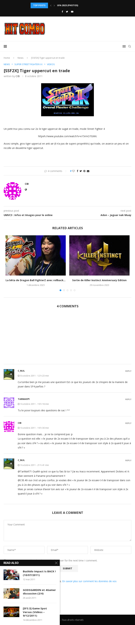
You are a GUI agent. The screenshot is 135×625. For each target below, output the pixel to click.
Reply (128, 371)
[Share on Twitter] (81, 171)
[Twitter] (67, 11)
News (21, 57)
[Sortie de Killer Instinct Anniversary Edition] (99, 255)
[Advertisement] (67, 338)
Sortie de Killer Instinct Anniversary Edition (99, 280)
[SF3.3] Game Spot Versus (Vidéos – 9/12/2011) (35, 612)
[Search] (129, 46)
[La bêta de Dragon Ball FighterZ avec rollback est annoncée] (35, 255)
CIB (18, 76)
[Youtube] (72, 11)
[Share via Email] (88, 171)
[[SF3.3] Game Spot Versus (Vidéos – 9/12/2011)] (11, 612)
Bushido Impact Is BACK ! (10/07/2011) (39, 573)
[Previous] (50, 5)
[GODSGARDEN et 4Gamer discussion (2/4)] (11, 593)
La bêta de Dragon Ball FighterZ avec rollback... (36, 280)
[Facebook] (62, 11)
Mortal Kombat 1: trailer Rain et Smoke (81, 5)
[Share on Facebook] (77, 171)
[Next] (54, 5)
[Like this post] (73, 171)
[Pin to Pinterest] (84, 171)
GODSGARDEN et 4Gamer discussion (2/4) (39, 591)
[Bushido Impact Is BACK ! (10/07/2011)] (11, 575)
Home (7, 57)
